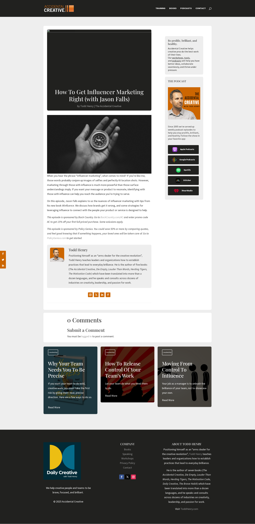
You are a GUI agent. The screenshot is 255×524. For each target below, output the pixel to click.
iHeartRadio (187, 191)
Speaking (127, 454)
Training (160, 8)
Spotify (187, 170)
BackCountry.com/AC (111, 217)
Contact (201, 8)
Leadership (53, 352)
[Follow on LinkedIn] (102, 294)
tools (187, 57)
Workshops (127, 458)
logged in (86, 336)
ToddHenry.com (189, 509)
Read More (54, 407)
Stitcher (187, 180)
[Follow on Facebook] (108, 294)
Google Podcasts (187, 160)
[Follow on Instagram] (90, 294)
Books (172, 8)
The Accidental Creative (108, 106)
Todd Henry (86, 106)
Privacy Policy (127, 463)
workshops (177, 57)
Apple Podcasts (187, 149)
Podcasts (186, 8)
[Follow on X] (96, 294)
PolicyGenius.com (56, 238)
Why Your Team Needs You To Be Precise (70, 385)
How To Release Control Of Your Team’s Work (128, 379)
